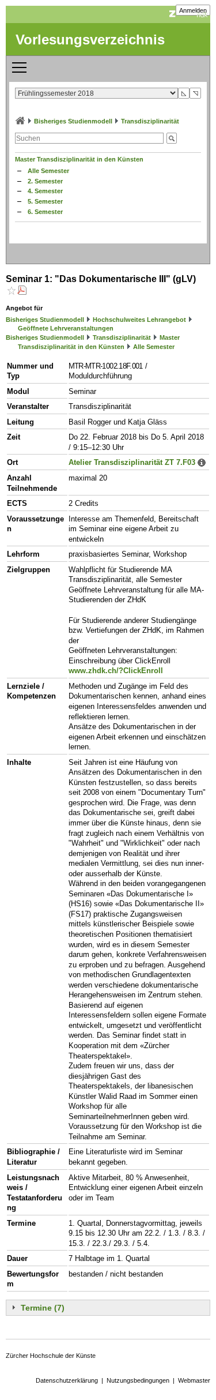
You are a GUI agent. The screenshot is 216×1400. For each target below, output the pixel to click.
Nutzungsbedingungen (138, 1380)
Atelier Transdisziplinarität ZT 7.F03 (132, 462)
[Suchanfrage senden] (171, 138)
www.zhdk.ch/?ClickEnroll (116, 670)
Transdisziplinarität (150, 121)
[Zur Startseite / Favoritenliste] (20, 121)
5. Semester (45, 201)
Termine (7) (43, 1307)
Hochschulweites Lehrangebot (139, 319)
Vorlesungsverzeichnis (90, 39)
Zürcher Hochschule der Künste (51, 1355)
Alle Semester (48, 170)
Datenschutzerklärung (67, 1380)
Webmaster (194, 1380)
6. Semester (45, 211)
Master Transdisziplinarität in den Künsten (79, 159)
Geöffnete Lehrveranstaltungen (65, 328)
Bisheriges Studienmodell (73, 121)
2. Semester (45, 181)
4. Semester (45, 190)
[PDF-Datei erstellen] (21, 291)
